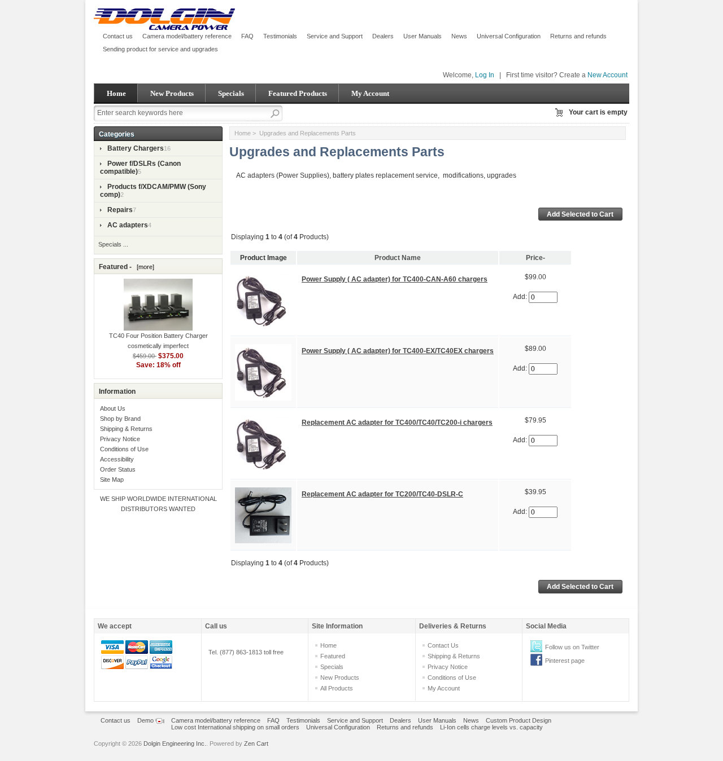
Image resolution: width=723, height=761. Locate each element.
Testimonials (280, 36)
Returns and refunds (578, 36)
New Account (607, 75)
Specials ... (113, 244)
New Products (172, 93)
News (459, 36)
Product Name (397, 258)
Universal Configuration (509, 36)
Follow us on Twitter (572, 647)
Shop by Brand (120, 418)
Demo (146, 720)
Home (116, 93)
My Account (370, 93)
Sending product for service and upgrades (160, 49)
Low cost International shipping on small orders (235, 727)
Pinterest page (565, 660)
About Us (112, 408)
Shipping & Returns (126, 428)
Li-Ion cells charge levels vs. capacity (491, 727)
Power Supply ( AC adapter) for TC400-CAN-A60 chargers (394, 279)
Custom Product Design (518, 720)
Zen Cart (256, 743)
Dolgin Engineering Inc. (174, 743)
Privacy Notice (120, 439)
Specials (231, 93)
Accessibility (117, 459)
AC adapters (127, 225)
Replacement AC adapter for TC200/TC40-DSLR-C (382, 494)
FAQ (247, 36)
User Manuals (422, 36)
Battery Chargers (135, 148)
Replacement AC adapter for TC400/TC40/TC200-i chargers (397, 422)
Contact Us (443, 645)
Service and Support (335, 36)
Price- (535, 258)
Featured (332, 656)
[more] (143, 266)
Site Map (112, 479)
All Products (336, 688)
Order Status (118, 469)
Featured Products (297, 93)
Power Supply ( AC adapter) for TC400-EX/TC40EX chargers (398, 351)
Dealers (383, 36)
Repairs (120, 210)
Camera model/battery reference (187, 36)
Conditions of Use (124, 449)
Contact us (118, 36)
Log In (484, 75)
